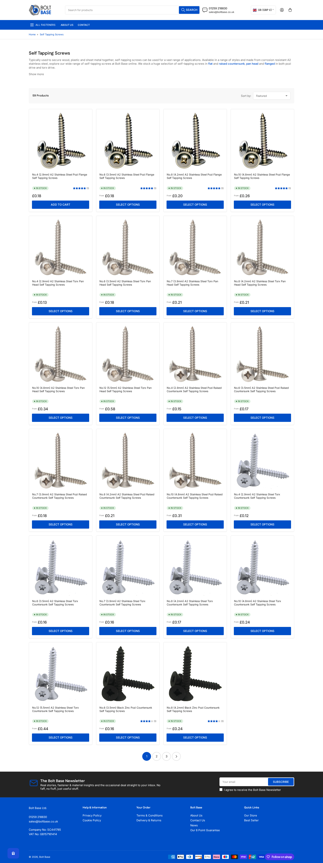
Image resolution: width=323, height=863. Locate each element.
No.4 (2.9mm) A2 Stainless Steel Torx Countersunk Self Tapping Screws (257, 496)
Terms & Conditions (149, 815)
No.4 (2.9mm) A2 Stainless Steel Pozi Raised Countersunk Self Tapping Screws (194, 389)
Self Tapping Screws (52, 34)
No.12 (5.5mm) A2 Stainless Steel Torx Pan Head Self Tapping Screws (125, 389)
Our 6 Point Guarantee (205, 830)
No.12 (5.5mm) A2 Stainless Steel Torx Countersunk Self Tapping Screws (55, 709)
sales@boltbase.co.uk (221, 11)
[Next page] (176, 756)
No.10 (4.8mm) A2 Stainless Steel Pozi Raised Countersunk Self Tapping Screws (195, 496)
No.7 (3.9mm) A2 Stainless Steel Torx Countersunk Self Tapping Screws (122, 602)
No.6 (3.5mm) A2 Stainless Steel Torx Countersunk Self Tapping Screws (55, 602)
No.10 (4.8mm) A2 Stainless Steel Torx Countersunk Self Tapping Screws (257, 602)
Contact (84, 24)
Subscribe (281, 782)
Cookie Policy (92, 820)
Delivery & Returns (148, 820)
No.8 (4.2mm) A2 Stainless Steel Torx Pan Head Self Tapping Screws (260, 283)
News (194, 825)
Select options (128, 204)
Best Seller (251, 820)
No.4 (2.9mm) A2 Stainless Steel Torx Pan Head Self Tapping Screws (58, 283)
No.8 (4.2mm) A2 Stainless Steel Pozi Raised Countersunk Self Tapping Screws (126, 496)
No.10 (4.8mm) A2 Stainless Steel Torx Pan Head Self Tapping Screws (58, 389)
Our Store (250, 815)
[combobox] (132, 10)
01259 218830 (218, 8)
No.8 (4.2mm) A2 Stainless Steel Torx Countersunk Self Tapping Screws (190, 602)
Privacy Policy (92, 815)
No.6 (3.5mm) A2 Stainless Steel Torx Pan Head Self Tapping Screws (125, 283)
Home (32, 34)
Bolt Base (44, 856)
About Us (67, 24)
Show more (36, 74)
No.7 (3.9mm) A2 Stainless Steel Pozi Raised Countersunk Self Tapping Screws (59, 496)
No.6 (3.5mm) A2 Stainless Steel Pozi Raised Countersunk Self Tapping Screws (261, 389)
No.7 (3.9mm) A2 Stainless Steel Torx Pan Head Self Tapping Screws (192, 283)
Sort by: (246, 96)
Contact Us (197, 820)
